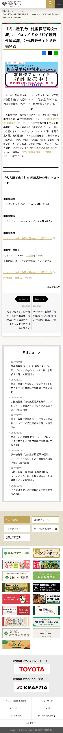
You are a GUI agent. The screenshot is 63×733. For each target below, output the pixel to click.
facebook (44, 53)
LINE (56, 53)
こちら (29, 255)
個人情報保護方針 (45, 716)
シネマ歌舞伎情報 (42, 528)
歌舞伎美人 (6, 11)
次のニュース (39, 299)
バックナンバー (13, 528)
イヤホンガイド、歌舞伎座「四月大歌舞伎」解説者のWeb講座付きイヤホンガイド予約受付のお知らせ (17, 320)
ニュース (17, 11)
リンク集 (47, 708)
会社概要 (29, 723)
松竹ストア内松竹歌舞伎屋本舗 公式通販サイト (27, 238)
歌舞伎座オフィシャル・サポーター (31, 678)
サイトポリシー (15, 708)
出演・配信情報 (13, 537)
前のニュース (23, 299)
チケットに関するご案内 (16, 701)
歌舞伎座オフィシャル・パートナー (31, 661)
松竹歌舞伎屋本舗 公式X (16, 278)
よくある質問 (15, 716)
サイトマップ (47, 701)
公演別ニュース (41, 519)
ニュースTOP (12, 519)
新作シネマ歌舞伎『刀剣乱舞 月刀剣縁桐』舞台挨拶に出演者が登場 (45, 315)
